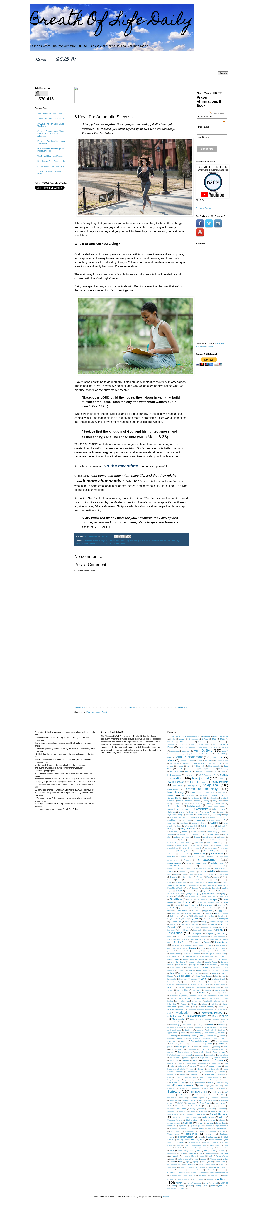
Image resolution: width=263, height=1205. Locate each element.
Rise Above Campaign (209, 1080)
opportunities (172, 1033)
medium (173, 996)
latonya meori (195, 965)
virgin (187, 1162)
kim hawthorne (207, 956)
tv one (213, 1151)
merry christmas (182, 1001)
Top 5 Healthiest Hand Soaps (50, 156)
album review (204, 744)
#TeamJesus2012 (220, 736)
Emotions (187, 860)
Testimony (208, 1134)
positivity (216, 1047)
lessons (190, 970)
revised (178, 1077)
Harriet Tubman (176, 913)
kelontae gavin (208, 954)
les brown (216, 967)
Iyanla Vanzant (144, 541)
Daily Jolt (221, 826)
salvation (218, 1086)
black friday (210, 769)
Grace (185, 905)
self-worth (194, 1098)
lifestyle (206, 973)
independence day (209, 927)
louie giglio (183, 979)
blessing (199, 771)
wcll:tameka (210, 1170)
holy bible (171, 919)
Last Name (203, 136)
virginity (195, 1162)
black (201, 769)
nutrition (223, 1027)
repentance (171, 1074)
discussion (199, 843)
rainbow (193, 1066)
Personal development (201, 1041)
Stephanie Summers (175, 1120)
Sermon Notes (188, 1100)
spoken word (188, 1114)
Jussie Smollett (184, 951)
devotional (171, 843)
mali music (221, 982)
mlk (194, 1007)
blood (216, 771)
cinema (222, 812)
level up (215, 970)
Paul (223, 1038)
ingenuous (171, 930)
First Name (203, 126)
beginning (211, 763)
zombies (183, 1188)
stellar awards (208, 1117)
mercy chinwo (214, 998)
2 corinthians (194, 739)
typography (174, 1156)
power (225, 1047)
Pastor (216, 1038)
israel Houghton (192, 936)
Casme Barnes (193, 798)
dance (184, 832)
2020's (222, 739)
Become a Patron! (203, 208)
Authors (208, 760)
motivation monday (212, 1013)
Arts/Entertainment (189, 757)
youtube (221, 1186)
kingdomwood (173, 959)
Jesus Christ (165, 541)
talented (210, 1128)
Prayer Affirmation (185, 1052)
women (179, 1183)
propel (194, 1058)
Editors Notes (199, 854)
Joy (177, 541)
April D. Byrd (203, 750)
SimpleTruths (196, 1106)
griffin (223, 908)
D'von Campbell (191, 826)
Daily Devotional (207, 826)
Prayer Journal (219, 1052)
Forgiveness (213, 882)
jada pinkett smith (198, 939)
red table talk (213, 1069)
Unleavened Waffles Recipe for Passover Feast (50, 149)
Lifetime (215, 973)
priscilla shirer (175, 1058)
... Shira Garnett (174, 736)
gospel (213, 899)
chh (220, 801)
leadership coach (176, 967)
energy (188, 863)
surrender (173, 1128)
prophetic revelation (221, 1058)
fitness (179, 880)
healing (197, 913)
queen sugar (203, 1063)
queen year (216, 1063)
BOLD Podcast (175, 782)
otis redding (209, 1033)
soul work (171, 1111)
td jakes (201, 1131)
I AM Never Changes (189, 924)
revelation (221, 1074)
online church (211, 1030)
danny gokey (212, 832)
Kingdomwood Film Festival (194, 959)
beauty (186, 763)
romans (225, 1080)
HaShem (188, 913)
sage (210, 1086)
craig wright (171, 823)
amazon (182, 747)
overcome (221, 1033)
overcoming (172, 1036)
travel (172, 1151)
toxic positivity (191, 1148)
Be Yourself (174, 763)
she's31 (180, 1103)
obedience (188, 1030)
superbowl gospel (196, 1126)
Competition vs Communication (50, 166)
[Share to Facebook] (126, 536)
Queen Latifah (191, 1063)
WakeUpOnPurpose (217, 1167)
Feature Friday (222, 874)
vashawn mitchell (184, 1159)
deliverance (221, 837)
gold (203, 896)
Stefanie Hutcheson (191, 1117)
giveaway (189, 891)
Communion (210, 817)
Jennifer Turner (181, 942)
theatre (215, 1142)
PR (171, 1049)
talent (201, 1128)
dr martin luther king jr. (191, 848)
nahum (207, 1019)
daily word (224, 829)
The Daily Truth (197, 1139)
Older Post (182, 707)
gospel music (184, 902)
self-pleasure (172, 1098)
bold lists (222, 779)
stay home (176, 1117)
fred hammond (208, 885)
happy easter (222, 911)
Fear (191, 874)
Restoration (195, 1074)
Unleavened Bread (189, 1156)
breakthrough (173, 789)
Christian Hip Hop (175, 806)
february (173, 877)
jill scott (175, 945)
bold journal (104, 541)
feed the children (187, 877)
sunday (210, 1123)
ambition (192, 747)
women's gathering (194, 1183)
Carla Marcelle (217, 795)
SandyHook (183, 1088)
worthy (181, 1186)
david (204, 834)
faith (212, 871)
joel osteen (198, 945)
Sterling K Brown (192, 1120)
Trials (180, 1151)
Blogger (166, 1197)
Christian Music (194, 806)
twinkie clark (172, 1153)
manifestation (182, 984)
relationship (192, 1072)
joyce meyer (213, 948)
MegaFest (183, 996)
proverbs (185, 1060)
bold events (190, 775)
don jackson (197, 845)
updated (203, 1156)
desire (183, 840)
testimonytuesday (185, 1137)
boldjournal (211, 785)
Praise (179, 1049)
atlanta (170, 760)
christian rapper (212, 806)
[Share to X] (123, 536)
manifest (170, 984)
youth (212, 1186)
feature (211, 874)
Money (86, 543)
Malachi (210, 982)
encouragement (174, 863)
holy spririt (223, 919)
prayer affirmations (202, 1052)
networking (174, 1025)
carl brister (203, 795)
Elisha (203, 856)
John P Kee (220, 945)
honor (187, 922)
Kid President (172, 956)
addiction (170, 744)
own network (211, 1036)
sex (200, 1100)
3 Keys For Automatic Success (50, 119)
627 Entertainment (186, 742)
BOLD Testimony (198, 782)
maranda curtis (196, 984)
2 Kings (205, 739)
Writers (190, 1186)
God (177, 896)
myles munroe (195, 1019)
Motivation (183, 1012)
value (172, 1159)
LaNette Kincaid (211, 962)
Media (202, 992)
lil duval (170, 976)
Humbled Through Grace (219, 922)
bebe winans (198, 763)
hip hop (211, 916)
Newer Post (80, 707)
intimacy (170, 936)
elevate (183, 856)
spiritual (222, 1111)
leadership (224, 965)
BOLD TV (65, 59)
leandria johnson (192, 967)
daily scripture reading (208, 829)
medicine (214, 993)
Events (170, 871)
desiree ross (194, 840)
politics (196, 1047)
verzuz (203, 1159)
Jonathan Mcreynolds (176, 948)
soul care (211, 1109)
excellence (182, 872)
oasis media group (174, 1030)
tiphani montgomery (199, 1145)
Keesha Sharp (175, 954)
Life (172, 973)
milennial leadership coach (215, 1001)
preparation (199, 1055)
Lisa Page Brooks (204, 976)
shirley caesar (219, 1103)
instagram (197, 934)
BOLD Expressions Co (207, 775)
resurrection (209, 1074)
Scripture (107, 543)
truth (205, 1151)
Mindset (183, 1004)
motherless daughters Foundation (200, 1009)
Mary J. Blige (182, 990)
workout (215, 1183)
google (189, 899)
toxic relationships (207, 1148)
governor (177, 905)
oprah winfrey (195, 1033)
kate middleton (222, 951)
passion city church (193, 1038)
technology (212, 1131)
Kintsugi (212, 959)
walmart (170, 1170)
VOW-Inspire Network (207, 1164)
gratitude (171, 908)
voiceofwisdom (189, 1164)
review (170, 1077)
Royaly (219, 1083)
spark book (203, 1111)
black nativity (223, 769)
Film (208, 877)
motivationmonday (196, 1016)
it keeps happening (218, 936)
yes (205, 1186)
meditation (224, 993)
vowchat (222, 1164)
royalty (210, 1083)
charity (206, 801)
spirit (213, 1111)
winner (201, 1179)
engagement (201, 863)
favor (184, 874)
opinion (222, 1030)
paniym (170, 1038)
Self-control (199, 1095)
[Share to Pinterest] (129, 536)
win (194, 1179)
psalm (195, 1060)
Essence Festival (184, 868)
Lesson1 (181, 970)
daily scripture (131, 541)
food (169, 882)
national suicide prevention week (196, 1022)
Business (171, 795)
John (173, 541)
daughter (195, 834)
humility (173, 924)
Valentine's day (222, 1156)
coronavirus (199, 820)
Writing (198, 1186)
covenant (210, 820)
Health (208, 913)
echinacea (171, 854)
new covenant (188, 1025)
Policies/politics (182, 1046)
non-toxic (198, 1027)
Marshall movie (202, 987)
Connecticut (186, 820)
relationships (207, 1071)
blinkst (95, 541)
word (206, 1183)
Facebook (202, 872)
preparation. (210, 1055)
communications (195, 817)
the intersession (215, 1140)
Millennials (171, 1004)
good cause (212, 896)
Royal (191, 1083)
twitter (182, 1153)
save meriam (209, 1088)
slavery (170, 1109)
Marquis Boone (219, 984)
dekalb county (208, 837)
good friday (224, 896)
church (182, 812)
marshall (190, 987)
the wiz (206, 1142)
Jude (223, 948)
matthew (79, 543)
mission (215, 1004)
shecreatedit (191, 1103)
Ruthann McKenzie (183, 1085)
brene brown (195, 792)
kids (182, 956)
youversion (171, 1188)
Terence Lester (173, 1134)
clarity (180, 815)
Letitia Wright (202, 970)
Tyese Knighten (211, 1153)
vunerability (171, 1167)
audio (192, 760)
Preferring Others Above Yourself (179, 1055)
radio (172, 1066)
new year (201, 1025)
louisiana (194, 979)
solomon (201, 1109)
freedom (221, 885)
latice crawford (181, 965)
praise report (192, 1049)
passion (179, 1038)
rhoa (201, 1077)
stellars (222, 1117)
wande (180, 1170)
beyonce (180, 766)
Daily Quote (172, 829)
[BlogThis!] (119, 536)
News (210, 1024)
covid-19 (221, 820)
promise (186, 1058)
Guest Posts (181, 910)
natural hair (215, 1022)
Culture (214, 823)
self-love (222, 1095)
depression (172, 840)
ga (187, 888)
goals (169, 896)
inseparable (208, 930)
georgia (179, 891)
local (223, 976)
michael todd (197, 1001)
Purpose (219, 1060)
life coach (183, 973)
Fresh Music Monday (175, 888)
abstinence (201, 742)
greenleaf (183, 908)
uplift (210, 1156)
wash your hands (195, 1170)
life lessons (195, 973)
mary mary (196, 990)
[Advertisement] (131, 677)
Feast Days (200, 874)
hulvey (203, 922)
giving (198, 891)
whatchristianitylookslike (219, 1173)
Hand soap (196, 911)
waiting (181, 1167)
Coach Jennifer (202, 814)
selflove (225, 1098)
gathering (205, 888)
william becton (214, 1175)
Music (225, 1016)
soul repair (221, 1109)
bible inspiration (214, 766)
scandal (222, 1088)
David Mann (215, 834)
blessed (188, 771)
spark (193, 1111)
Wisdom (222, 1178)
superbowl (182, 1126)
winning (210, 1179)
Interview (221, 934)
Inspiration (174, 933)
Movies (215, 1016)
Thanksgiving (211, 1137)
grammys (221, 905)
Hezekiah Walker (197, 916)
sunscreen (171, 1126)
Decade (197, 837)
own (201, 1036)
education (171, 856)
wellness (171, 1173)
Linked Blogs (184, 976)
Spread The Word (218, 1114)
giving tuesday (192, 894)
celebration (214, 798)
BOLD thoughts (220, 782)
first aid (170, 880)
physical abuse (195, 1044)
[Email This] (116, 536)
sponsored (201, 1114)
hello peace (175, 916)
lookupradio (171, 979)
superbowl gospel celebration (217, 1126)
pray (202, 1049)
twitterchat (192, 1153)
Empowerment (208, 859)
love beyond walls (218, 979)
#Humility (206, 736)
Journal (192, 948)
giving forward (209, 891)
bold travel (177, 786)
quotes (225, 1063)
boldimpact (192, 786)
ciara (214, 812)
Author (199, 760)
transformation (222, 1148)
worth (174, 1186)
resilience (183, 1074)
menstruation (210, 996)
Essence (170, 868)
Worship (224, 1183)
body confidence (174, 775)
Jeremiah (155, 541)
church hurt (193, 812)
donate (207, 845)
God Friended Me (191, 896)
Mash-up (208, 990)
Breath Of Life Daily (111, 21)
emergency (212, 856)
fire (224, 877)
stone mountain (209, 1120)
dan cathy (174, 832)
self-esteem (211, 1095)
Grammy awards (208, 905)
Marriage (171, 987)
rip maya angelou (190, 1080)
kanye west (210, 951)
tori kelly (178, 1148)
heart (217, 913)
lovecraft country (173, 982)
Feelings (200, 877)
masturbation (220, 990)
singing (214, 1106)
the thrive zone (194, 1142)
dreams (197, 851)
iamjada (204, 924)
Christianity (202, 809)
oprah (183, 1033)
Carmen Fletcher (174, 798)
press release (223, 1055)
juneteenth (171, 951)
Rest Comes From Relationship (51, 161)
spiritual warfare (173, 1114)
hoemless (221, 916)
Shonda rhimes (181, 1106)
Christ (208, 803)
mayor (193, 993)
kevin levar (221, 954)
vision (210, 1162)
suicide (200, 1123)
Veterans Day (215, 1159)
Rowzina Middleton (178, 1083)
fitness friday (190, 880)
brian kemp (209, 792)
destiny (205, 840)
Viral (180, 1162)
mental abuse (223, 996)
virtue (203, 1162)
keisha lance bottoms (192, 954)
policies (170, 1047)
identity (214, 924)
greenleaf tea (211, 908)
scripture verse (199, 1091)
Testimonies (190, 1134)
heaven (225, 913)
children (186, 804)
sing (206, 1106)
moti (169, 1013)
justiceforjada (198, 951)
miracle (204, 1004)
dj (224, 843)
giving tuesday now (210, 894)
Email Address (211, 116)
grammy (195, 905)
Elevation (193, 856)
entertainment (173, 866)
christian (220, 803)
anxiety (225, 747)
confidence (172, 820)
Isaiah (179, 936)
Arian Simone (207, 754)
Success (115, 543)
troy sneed (189, 1151)
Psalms (99, 543)
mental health (175, 998)
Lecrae (205, 967)
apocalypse (174, 751)
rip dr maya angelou (214, 1077)
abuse (223, 742)
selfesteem (215, 1098)
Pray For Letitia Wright (216, 1049)
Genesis (215, 888)
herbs (186, 916)
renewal (222, 1072)
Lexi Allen (224, 970)
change (198, 801)
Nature (225, 1022)
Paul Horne (172, 1041)
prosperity (174, 1060)
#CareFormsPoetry (192, 736)
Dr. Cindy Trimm (184, 851)
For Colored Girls (197, 882)
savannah (195, 1088)
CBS (204, 798)
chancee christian (184, 801)
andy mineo (203, 747)
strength (222, 1120)
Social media (181, 1109)
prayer (170, 1052)
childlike (177, 804)
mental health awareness (195, 998)
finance (216, 877)
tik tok (179, 1145)
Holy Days (182, 919)
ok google (199, 1030)
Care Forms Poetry (188, 795)
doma (169, 845)
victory (225, 1159)
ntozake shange (210, 1027)
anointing (215, 747)
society (192, 1109)
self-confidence (185, 1095)
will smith (202, 1175)
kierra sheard (192, 956)
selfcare (204, 1098)
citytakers (171, 815)
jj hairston (187, 945)
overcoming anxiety (188, 1036)
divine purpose (213, 843)
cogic (226, 815)
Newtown (221, 1025)
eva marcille (220, 868)
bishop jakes (191, 769)
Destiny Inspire (218, 840)
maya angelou (183, 993)
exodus (192, 872)
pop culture (206, 1047)
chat (214, 801)
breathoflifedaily (175, 792)
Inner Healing (184, 930)
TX (201, 1153)
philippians (182, 1044)
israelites (204, 936)
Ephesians (204, 866)
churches (205, 812)
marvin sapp (215, 987)
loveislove (187, 982)
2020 (214, 739)
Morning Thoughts (175, 1009)
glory (223, 894)
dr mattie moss (211, 848)
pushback (171, 1063)
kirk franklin (223, 959)
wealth (122, 543)
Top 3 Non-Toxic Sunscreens (50, 113)
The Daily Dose (182, 1140)
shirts (169, 1106)
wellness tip (183, 1173)
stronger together (173, 1123)
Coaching (217, 815)
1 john (172, 739)
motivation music (174, 1016)
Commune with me (177, 817)
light (223, 973)
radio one (182, 1066)
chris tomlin (197, 804)
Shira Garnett (205, 1103)
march (208, 984)
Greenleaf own (196, 908)
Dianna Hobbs (185, 843)
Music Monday (178, 1019)
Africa (193, 744)
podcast (208, 1044)
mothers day (220, 1009)
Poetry (221, 1044)
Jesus (207, 942)
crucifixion (184, 823)
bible (189, 766)
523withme (171, 742)
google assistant (201, 899)
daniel (201, 832)
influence (222, 927)
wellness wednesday (199, 1173)
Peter (172, 1044)
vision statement (173, 1164)
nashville (216, 1019)
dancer (193, 832)
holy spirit (193, 919)
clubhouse (189, 815)
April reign (181, 754)
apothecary (186, 751)
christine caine (219, 809)
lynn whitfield (199, 982)
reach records (215, 1066)
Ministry (194, 1004)
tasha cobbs (189, 1131)
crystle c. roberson (199, 823)
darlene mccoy (182, 834)
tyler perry (224, 1153)
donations (217, 845)
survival (183, 1128)
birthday (180, 769)
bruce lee (221, 792)
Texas (200, 1137)
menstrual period (196, 996)
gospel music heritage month (208, 902)
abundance (87, 541)
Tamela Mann (222, 1128)
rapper (202, 1066)
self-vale (183, 1098)
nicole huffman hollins (175, 1027)
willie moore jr (183, 1179)
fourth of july (194, 885)
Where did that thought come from (183, 1175)
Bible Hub (200, 766)
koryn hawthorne (178, 962)
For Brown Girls (180, 882)
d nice (179, 826)
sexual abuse (211, 1100)
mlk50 (201, 1007)
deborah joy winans (182, 837)
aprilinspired (193, 754)
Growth (170, 911)
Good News (176, 899)
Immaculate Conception (190, 927)
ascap (215, 757)
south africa (183, 1111)
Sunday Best (221, 1123)
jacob (185, 939)
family (176, 874)
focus (223, 880)
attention (183, 760)
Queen (180, 1063)
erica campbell (218, 866)
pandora (222, 1036)
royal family (200, 1083)
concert (222, 817)
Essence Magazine (203, 868)
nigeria (189, 1027)
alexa (214, 744)
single (223, 1106)
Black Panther (176, 771)
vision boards (221, 1162)
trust (198, 1151)
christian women (184, 809)
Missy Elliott (184, 1007)
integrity (209, 934)
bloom (223, 771)
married (181, 987)
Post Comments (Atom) (96, 712)
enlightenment (217, 863)
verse (196, 1159)
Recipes (201, 1069)
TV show (222, 1151)
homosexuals (176, 922)
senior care (174, 1100)
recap (191, 1069)
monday (210, 1007)
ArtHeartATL (220, 754)
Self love (217, 1092)
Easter (222, 851)
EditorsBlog (217, 853)
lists (216, 976)
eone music (190, 866)
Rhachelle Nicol (190, 1077)
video (172, 1161)
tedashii (222, 1131)
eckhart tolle (184, 854)
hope (194, 921)
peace (92, 543)
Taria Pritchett (175, 1131)
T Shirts (193, 1128)
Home (40, 59)
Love (203, 978)
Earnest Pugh (210, 851)
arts (169, 757)
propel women (205, 1058)
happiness (207, 910)
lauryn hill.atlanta (211, 965)
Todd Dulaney (215, 1145)
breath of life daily (117, 541)
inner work (197, 930)
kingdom (220, 956)
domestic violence (182, 845)
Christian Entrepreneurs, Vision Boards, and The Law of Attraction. (50, 133)
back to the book (221, 760)
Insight (219, 930)
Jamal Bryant (215, 939)
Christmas (171, 812)
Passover (206, 1038)
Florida (215, 880)
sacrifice (201, 1086)
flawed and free (204, 880)
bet (220, 763)
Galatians (195, 888)
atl (222, 757)
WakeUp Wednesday (196, 1167)
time (186, 1145)
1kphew (182, 739)
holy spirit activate (209, 919)
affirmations (182, 744)
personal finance (222, 1041)
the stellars (179, 1142)
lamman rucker (195, 962)
